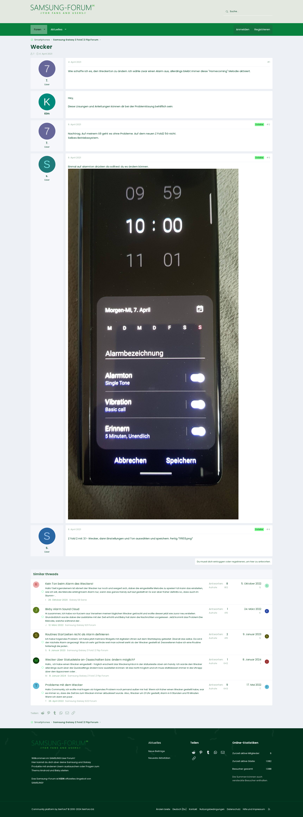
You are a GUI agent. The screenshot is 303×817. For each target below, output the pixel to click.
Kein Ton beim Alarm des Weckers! (69, 584)
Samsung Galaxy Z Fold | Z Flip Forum (87, 650)
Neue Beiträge (156, 751)
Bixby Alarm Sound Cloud (62, 609)
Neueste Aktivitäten (159, 758)
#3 (268, 157)
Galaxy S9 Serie (78, 599)
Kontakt (193, 809)
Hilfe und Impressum (254, 809)
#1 (268, 62)
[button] (44, 29)
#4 (268, 529)
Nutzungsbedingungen (212, 809)
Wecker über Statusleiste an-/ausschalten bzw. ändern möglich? (90, 660)
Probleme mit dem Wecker (64, 685)
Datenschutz (233, 809)
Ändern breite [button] (163, 809)
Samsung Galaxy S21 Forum (80, 625)
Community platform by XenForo (63, 809)
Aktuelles (56, 29)
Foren (37, 29)
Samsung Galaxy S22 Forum (81, 701)
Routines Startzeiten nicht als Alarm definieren (77, 634)
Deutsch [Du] (180, 809)
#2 (268, 124)
